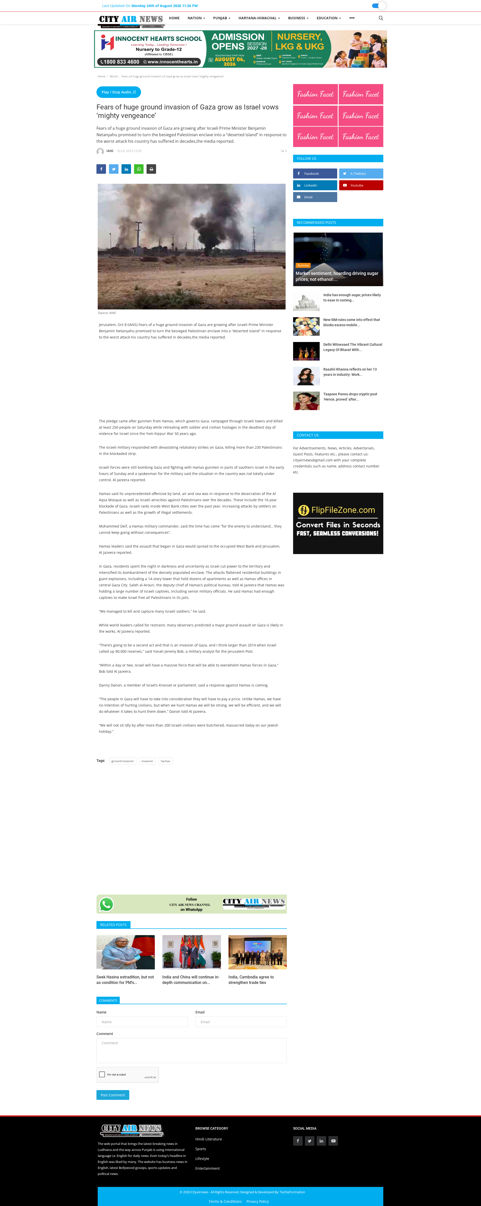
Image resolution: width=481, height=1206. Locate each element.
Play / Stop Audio (117, 92)
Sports (200, 1148)
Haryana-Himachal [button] (258, 18)
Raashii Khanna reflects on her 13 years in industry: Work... (350, 372)
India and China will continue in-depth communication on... (190, 980)
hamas (165, 761)
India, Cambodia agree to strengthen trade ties (251, 980)
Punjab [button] (220, 18)
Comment (104, 1033)
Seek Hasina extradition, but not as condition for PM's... (125, 980)
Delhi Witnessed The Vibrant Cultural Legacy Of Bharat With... (352, 347)
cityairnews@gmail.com (313, 460)
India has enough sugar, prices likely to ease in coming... (352, 297)
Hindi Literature (208, 1139)
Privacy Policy (258, 1201)
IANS (109, 151)
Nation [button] (195, 18)
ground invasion (122, 761)
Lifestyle (202, 1158)
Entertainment (207, 1168)
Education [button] (327, 18)
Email (200, 1012)
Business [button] (297, 18)
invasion (147, 761)
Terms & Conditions (225, 1201)
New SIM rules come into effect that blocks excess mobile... (351, 322)
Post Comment (113, 1095)
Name (101, 1012)
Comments (108, 1000)
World (114, 76)
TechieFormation (292, 1192)
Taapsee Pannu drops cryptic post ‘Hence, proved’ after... (350, 396)
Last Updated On (150, 5)
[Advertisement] (191, 383)
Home (174, 18)
